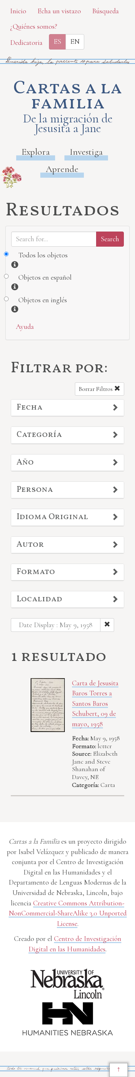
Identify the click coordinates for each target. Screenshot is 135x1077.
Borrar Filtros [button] (96, 389)
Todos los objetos (43, 255)
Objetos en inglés (42, 300)
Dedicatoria (26, 42)
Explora (36, 151)
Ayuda (25, 326)
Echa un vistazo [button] (59, 11)
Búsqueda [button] (105, 11)
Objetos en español (45, 277)
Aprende (62, 168)
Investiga (86, 151)
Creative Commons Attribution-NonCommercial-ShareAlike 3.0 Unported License (68, 913)
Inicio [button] (18, 11)
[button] (67, 408)
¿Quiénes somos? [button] (33, 26)
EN (75, 41)
